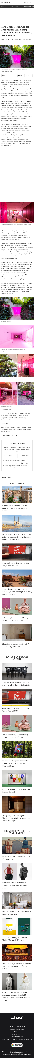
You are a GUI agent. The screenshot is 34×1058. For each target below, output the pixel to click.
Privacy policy (17, 1031)
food (2, 264)
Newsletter (30, 75)
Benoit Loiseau (7, 39)
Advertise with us (17, 1037)
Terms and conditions (17, 1029)
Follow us (22, 75)
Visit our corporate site (18, 1052)
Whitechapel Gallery (13, 239)
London (3, 239)
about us (17, 1024)
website (11, 418)
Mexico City (8, 80)
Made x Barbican (15, 6)
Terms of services (20, 460)
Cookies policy (17, 1034)
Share (5, 75)
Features (29, 39)
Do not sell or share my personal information (17, 1039)
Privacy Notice (22, 462)
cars (11, 145)
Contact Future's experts (17, 1026)
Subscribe (26, 2)
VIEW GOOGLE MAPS (8, 435)
